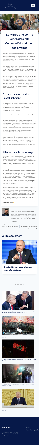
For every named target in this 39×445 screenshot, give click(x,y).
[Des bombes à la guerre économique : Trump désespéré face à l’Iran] (19, 325)
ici (13, 202)
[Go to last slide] (4, 261)
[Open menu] (33, 5)
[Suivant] (35, 261)
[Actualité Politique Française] (10, 5)
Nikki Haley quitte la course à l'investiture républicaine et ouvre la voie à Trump (10, 226)
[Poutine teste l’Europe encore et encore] (19, 398)
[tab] (15, 284)
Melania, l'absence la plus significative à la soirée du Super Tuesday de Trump (28, 226)
